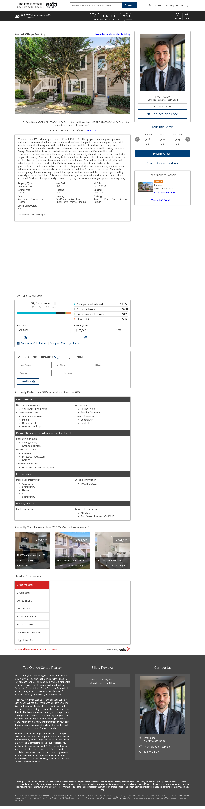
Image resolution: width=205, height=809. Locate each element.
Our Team (158, 5)
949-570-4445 (164, 106)
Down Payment (81, 325)
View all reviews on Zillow (102, 683)
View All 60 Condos (162, 200)
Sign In (59, 356)
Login (187, 5)
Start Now (89, 130)
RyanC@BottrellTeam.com (158, 746)
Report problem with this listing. (162, 163)
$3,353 (124, 304)
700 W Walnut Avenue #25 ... (166, 192)
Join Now (26, 381)
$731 (125, 309)
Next (187, 139)
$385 (125, 319)
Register (173, 5)
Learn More (112, 34)
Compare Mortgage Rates (64, 343)
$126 (125, 314)
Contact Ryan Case (165, 114)
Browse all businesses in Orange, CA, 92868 (36, 649)
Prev (137, 139)
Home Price (22, 325)
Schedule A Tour (161, 153)
